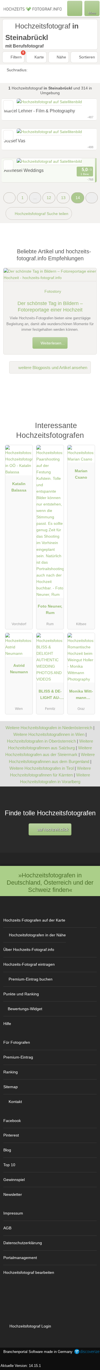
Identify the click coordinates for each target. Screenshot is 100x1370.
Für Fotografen (16, 1042)
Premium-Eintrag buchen (30, 979)
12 (49, 197)
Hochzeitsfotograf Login (29, 1326)
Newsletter (12, 1194)
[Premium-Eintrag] (88, 428)
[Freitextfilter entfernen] (75, 8)
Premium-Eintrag (18, 1057)
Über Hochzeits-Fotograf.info (28, 949)
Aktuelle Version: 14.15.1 (21, 1366)
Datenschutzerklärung (22, 1243)
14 (78, 197)
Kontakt (15, 1101)
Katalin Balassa (18, 486)
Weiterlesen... (52, 343)
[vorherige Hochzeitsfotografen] (9, 197)
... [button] (35, 197)
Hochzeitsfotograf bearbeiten (28, 1272)
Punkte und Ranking (21, 994)
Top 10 (9, 1165)
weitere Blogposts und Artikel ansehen (52, 367)
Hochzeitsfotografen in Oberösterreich (41, 741)
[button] (92, 197)
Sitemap (10, 1087)
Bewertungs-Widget (25, 1009)
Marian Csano (81, 474)
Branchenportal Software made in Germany (37, 1355)
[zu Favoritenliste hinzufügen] (8, 165)
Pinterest (11, 1135)
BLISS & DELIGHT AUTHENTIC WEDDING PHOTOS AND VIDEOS (50, 695)
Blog (7, 1150)
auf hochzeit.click (52, 829)
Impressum (13, 1213)
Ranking (10, 1072)
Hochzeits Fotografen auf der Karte (34, 920)
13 (63, 197)
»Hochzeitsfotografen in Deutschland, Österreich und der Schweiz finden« (50, 882)
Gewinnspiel (14, 1179)
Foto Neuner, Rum (50, 609)
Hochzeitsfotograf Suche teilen (41, 213)
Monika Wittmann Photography (81, 695)
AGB (7, 1228)
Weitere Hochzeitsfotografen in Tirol (41, 768)
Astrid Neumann (19, 668)
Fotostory (52, 291)
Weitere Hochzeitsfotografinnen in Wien (48, 734)
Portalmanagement (20, 1257)
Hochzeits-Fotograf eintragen (29, 964)
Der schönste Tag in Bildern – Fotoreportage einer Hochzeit (50, 307)
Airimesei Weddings (24, 170)
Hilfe (7, 1023)
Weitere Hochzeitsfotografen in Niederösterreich (49, 727)
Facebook (12, 1120)
